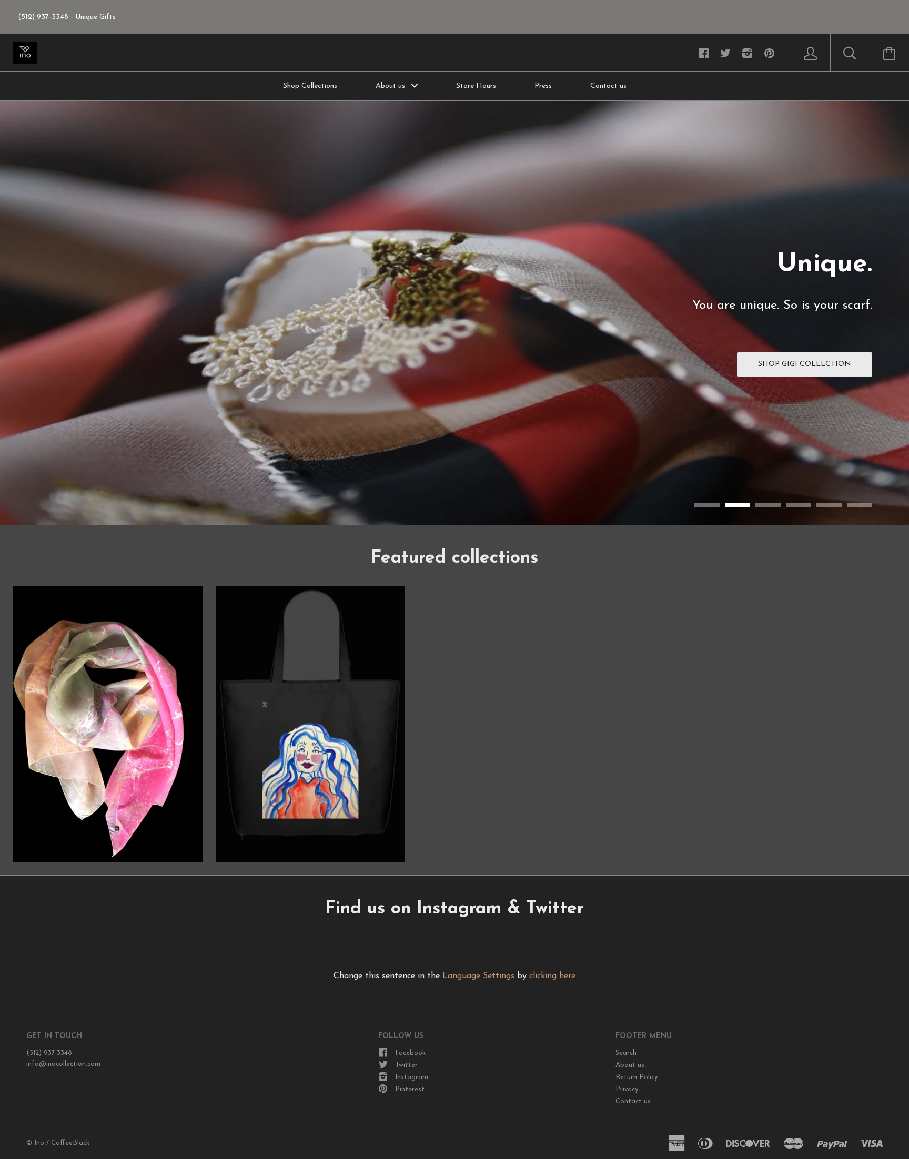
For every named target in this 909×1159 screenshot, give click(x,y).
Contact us (608, 86)
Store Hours (476, 86)
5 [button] (829, 505)
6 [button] (859, 505)
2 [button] (737, 505)
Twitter (406, 1065)
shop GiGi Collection (804, 364)
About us (391, 86)
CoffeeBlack (70, 1143)
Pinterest (410, 1089)
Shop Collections (310, 86)
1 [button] (707, 505)
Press (543, 86)
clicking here (552, 976)
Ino (39, 1143)
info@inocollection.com (63, 1064)
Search (626, 1053)
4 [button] (798, 505)
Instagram (411, 1077)
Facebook (410, 1053)
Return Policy (636, 1077)
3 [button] (768, 505)
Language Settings (478, 976)
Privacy (626, 1089)
